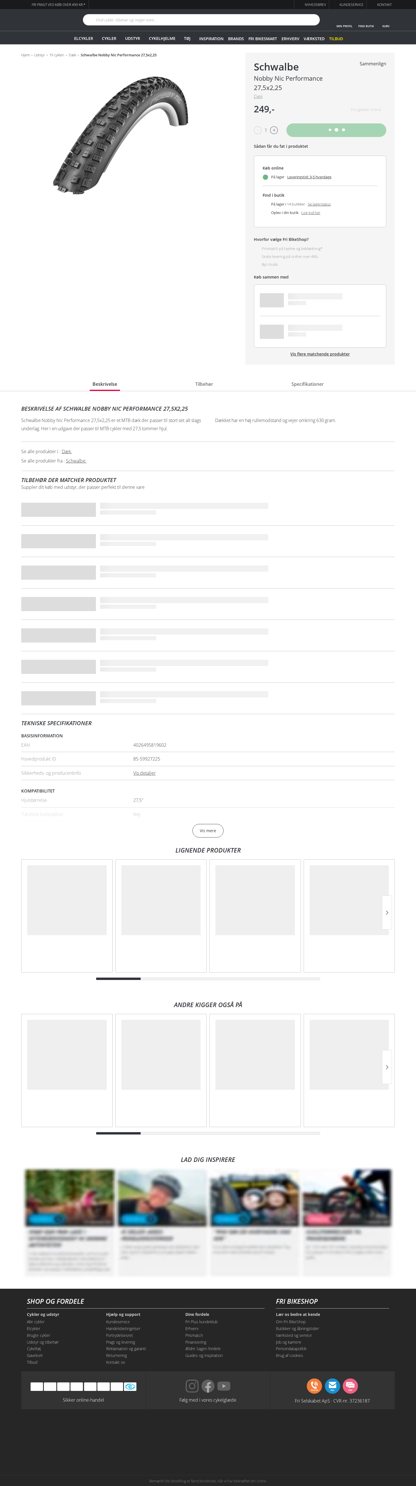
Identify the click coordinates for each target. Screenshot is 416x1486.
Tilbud (336, 38)
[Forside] (45, 20)
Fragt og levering (120, 1342)
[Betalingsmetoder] (76, 1386)
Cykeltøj (34, 1348)
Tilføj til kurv (336, 130)
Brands (236, 38)
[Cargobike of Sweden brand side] (182, 1450)
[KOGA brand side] (286, 1428)
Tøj (187, 38)
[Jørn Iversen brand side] (338, 1450)
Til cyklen (57, 55)
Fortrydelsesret (119, 1335)
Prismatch (194, 1335)
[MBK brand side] (130, 1428)
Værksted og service (294, 1335)
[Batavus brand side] (78, 1428)
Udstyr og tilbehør (43, 1342)
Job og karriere (288, 1342)
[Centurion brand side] (338, 1428)
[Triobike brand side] (234, 1450)
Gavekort (35, 1355)
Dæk (72, 55)
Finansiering (195, 1342)
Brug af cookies (289, 1355)
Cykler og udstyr (43, 1314)
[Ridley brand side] (130, 1450)
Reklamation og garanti (126, 1348)
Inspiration (211, 38)
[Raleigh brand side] (286, 1450)
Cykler (109, 38)
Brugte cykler (38, 1335)
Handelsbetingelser (123, 1328)
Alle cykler (35, 1321)
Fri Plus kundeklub (201, 1321)
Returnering (116, 1355)
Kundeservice (118, 1321)
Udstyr (132, 38)
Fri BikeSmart (262, 38)
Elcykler (83, 38)
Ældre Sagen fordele (203, 1348)
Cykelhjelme (162, 38)
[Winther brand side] (182, 1428)
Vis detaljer (144, 773)
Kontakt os (115, 1362)
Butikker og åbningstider (297, 1328)
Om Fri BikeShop (291, 1321)
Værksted (314, 38)
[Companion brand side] (78, 1450)
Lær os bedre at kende (298, 1314)
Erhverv (290, 38)
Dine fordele (197, 1314)
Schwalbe (276, 66)
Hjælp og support (123, 1314)
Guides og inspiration (204, 1355)
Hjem (25, 55)
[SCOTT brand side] (234, 1428)
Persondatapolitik (291, 1348)
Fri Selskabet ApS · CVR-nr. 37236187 (332, 1400)
